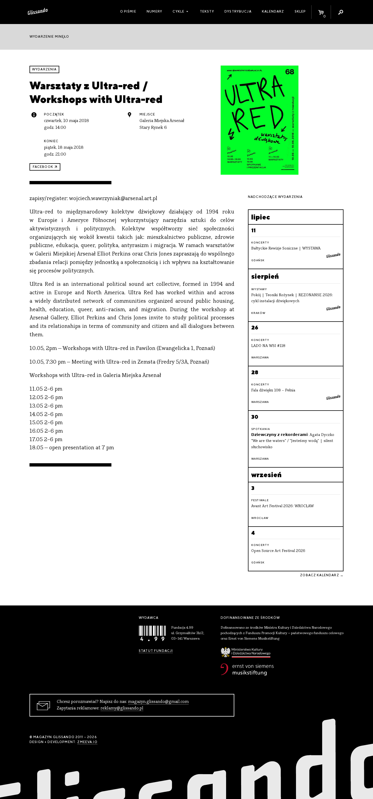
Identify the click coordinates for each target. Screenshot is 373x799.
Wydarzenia (44, 69)
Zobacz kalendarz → (322, 575)
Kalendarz (273, 11)
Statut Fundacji (156, 651)
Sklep (300, 11)
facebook (43, 167)
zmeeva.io (87, 742)
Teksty (207, 11)
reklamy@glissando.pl (121, 708)
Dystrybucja (237, 11)
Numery (154, 11)
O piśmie (128, 11)
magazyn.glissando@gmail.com (158, 702)
